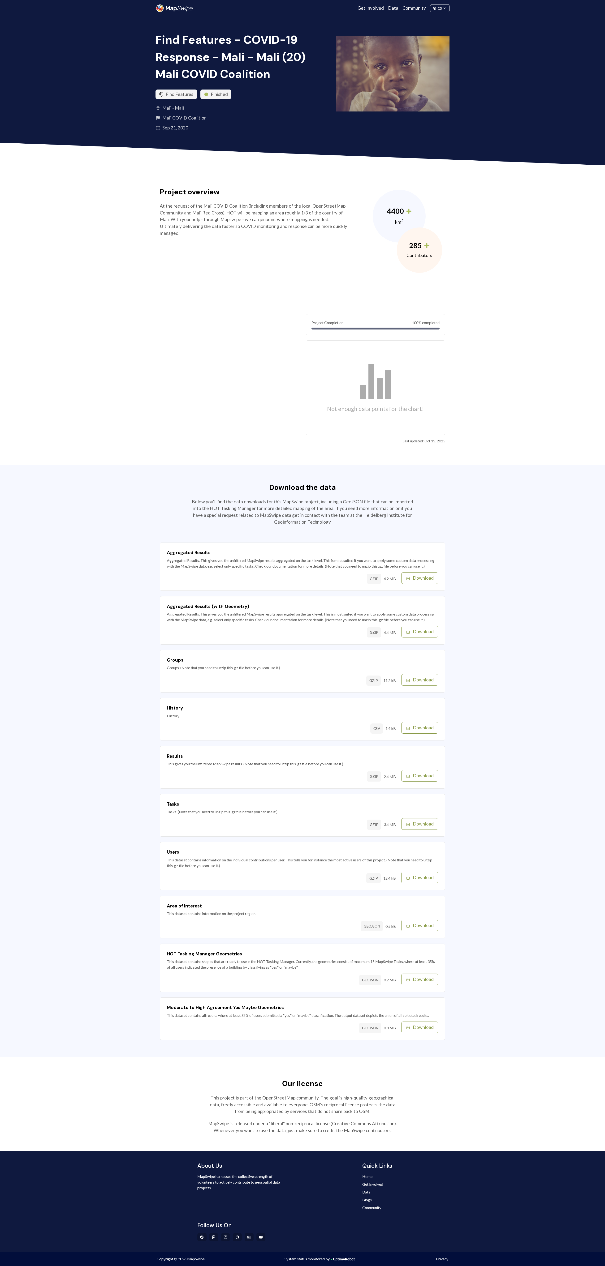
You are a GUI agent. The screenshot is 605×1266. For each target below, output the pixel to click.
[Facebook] (202, 1237)
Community (414, 8)
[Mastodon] (213, 1237)
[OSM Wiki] (249, 1237)
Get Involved (371, 8)
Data (393, 8)
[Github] (237, 1237)
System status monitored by (307, 1259)
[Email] (261, 1237)
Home (367, 1176)
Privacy (442, 1259)
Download (423, 578)
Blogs (367, 1200)
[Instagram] (225, 1237)
